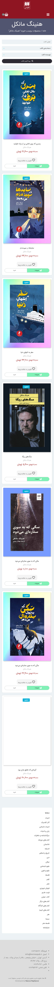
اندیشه (47, 848)
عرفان (47, 862)
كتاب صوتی (45, 897)
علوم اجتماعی (44, 866)
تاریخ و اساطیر (44, 853)
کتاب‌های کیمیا (44, 910)
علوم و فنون (45, 870)
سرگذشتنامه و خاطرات (41, 835)
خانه (44, 31)
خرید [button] (14, 166)
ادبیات (47, 818)
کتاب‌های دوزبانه (43, 840)
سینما (47, 919)
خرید (14, 270)
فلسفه (47, 875)
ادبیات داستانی (44, 826)
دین (48, 857)
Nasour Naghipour (32, 981)
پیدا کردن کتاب (26, 61)
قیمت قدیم (45, 892)
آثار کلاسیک (45, 822)
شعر (48, 883)
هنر (48, 914)
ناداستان (46, 844)
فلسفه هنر (45, 923)
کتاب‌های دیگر (44, 901)
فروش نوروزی (44, 888)
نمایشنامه (46, 927)
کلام (48, 879)
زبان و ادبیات (44, 831)
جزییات (37, 166)
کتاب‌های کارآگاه (43, 905)
